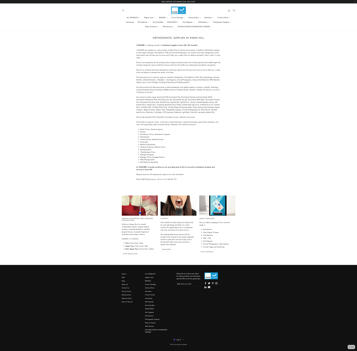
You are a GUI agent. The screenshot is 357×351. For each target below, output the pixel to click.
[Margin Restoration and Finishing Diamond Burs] (140, 205)
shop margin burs (130, 254)
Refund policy (126, 295)
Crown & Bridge (177, 17)
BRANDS (162, 17)
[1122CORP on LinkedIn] (205, 287)
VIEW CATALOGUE (207, 252)
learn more (166, 249)
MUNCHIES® (172, 22)
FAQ (123, 277)
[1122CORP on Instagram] (216, 283)
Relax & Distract (151, 26)
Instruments (130, 22)
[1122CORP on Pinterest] (213, 283)
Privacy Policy (126, 291)
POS (171, 344)
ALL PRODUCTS (133, 17)
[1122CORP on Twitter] (209, 283)
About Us (125, 284)
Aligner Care (149, 17)
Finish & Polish (223, 17)
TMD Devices (168, 26)
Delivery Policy (127, 298)
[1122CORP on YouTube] (209, 287)
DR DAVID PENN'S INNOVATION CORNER (194, 26)
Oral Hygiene (187, 22)
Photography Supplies (221, 22)
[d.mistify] (179, 205)
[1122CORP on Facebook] (205, 283)
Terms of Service (127, 302)
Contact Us (125, 288)
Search (124, 274)
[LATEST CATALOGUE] (217, 205)
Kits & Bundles (158, 22)
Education (208, 17)
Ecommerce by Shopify (181, 344)
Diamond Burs (194, 17)
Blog (123, 281)
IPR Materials (143, 22)
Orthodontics (203, 22)
